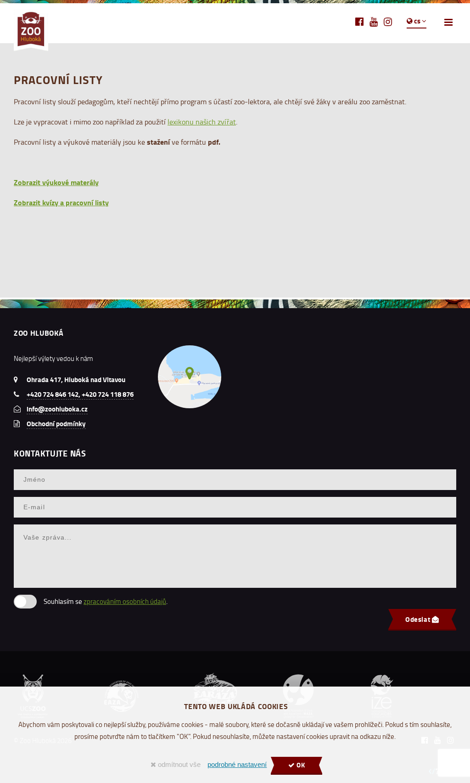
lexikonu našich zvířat (202, 122)
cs (417, 21)
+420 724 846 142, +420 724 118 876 (80, 394)
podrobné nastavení (237, 764)
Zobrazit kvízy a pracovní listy (61, 202)
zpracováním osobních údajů (125, 601)
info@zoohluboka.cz (57, 409)
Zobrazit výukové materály (56, 182)
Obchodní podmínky (56, 423)
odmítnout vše (178, 764)
